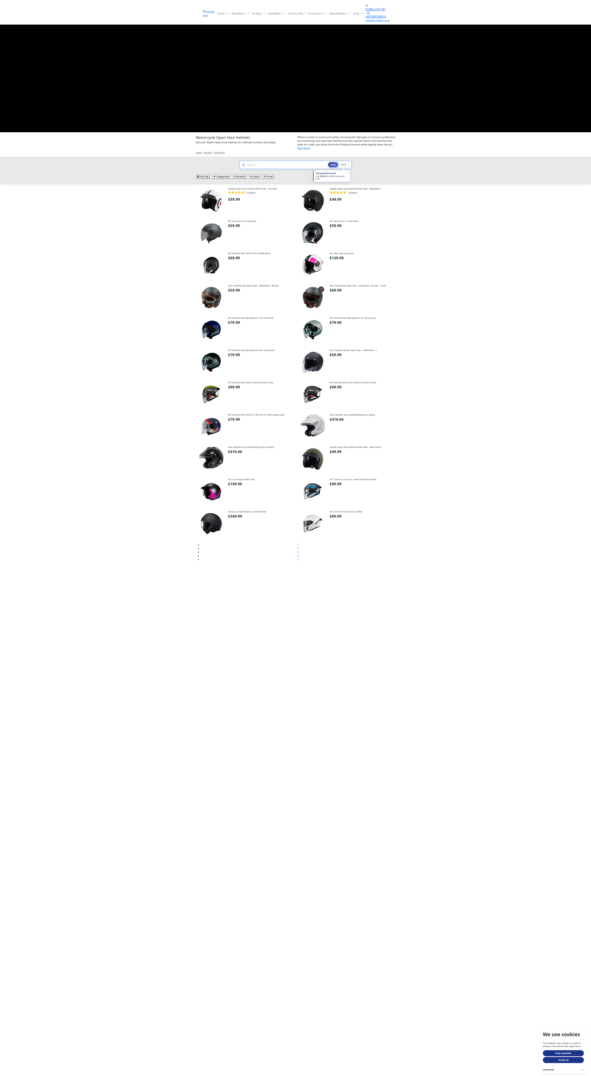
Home (221, 13)
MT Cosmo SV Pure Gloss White (346, 511)
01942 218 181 (376, 9)
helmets (208, 152)
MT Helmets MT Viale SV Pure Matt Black (249, 253)
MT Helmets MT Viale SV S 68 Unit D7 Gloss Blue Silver (256, 414)
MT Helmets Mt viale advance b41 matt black (251, 350)
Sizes (255, 176)
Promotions (315, 13)
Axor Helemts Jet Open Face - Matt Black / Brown (253, 285)
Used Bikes (274, 13)
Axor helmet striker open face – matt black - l (353, 350)
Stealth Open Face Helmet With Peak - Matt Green (355, 447)
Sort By (203, 176)
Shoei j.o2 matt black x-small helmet (247, 511)
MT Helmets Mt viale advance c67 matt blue (250, 317)
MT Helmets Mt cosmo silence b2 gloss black (353, 382)
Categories (222, 176)
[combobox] (286, 164)
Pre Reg (256, 13)
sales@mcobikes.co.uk (378, 20)
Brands (240, 176)
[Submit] (243, 164)
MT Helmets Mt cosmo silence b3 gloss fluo (250, 382)
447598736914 (376, 16)
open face (219, 152)
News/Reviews (338, 13)
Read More (303, 148)
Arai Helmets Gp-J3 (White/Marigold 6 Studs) (251, 447)
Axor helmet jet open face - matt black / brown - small (358, 285)
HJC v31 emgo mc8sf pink (241, 479)
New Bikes (238, 13)
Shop (356, 13)
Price (269, 176)
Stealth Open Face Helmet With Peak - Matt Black (355, 188)
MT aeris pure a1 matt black (344, 221)
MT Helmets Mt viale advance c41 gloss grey (353, 317)
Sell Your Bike (296, 13)
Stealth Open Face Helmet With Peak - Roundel (252, 188)
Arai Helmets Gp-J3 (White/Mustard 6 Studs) (352, 414)
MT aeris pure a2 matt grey (242, 221)
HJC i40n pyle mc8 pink (342, 253)
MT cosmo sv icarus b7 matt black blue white (353, 479)
